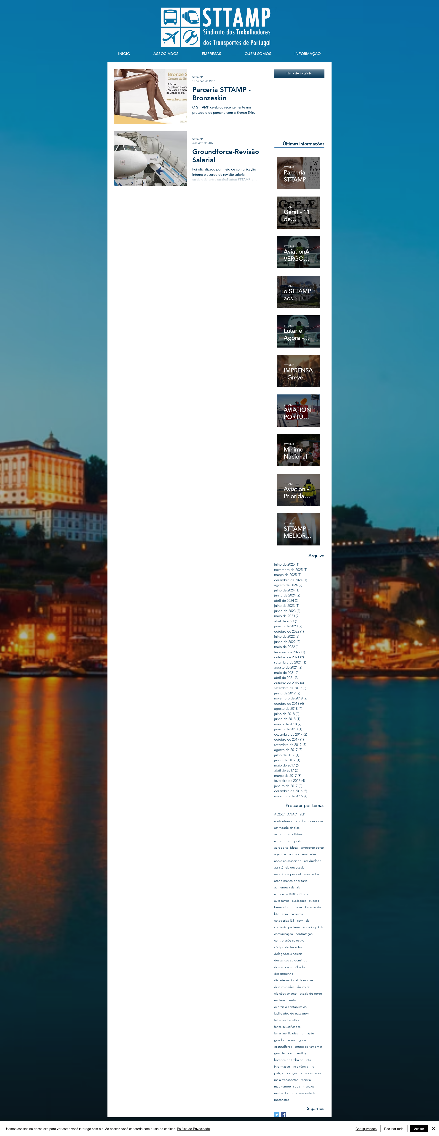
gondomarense (285, 1040)
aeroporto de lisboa (288, 834)
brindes (297, 907)
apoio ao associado (287, 861)
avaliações (299, 901)
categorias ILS (284, 921)
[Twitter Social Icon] (276, 1114)
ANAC (292, 814)
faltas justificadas (286, 1033)
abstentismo (283, 821)
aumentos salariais (287, 887)
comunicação (283, 934)
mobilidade (307, 1093)
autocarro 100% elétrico (291, 894)
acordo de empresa (308, 821)
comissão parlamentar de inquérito (299, 927)
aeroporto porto (312, 848)
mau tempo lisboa (287, 1086)
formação (307, 1033)
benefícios (281, 907)
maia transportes (286, 1080)
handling (301, 1053)
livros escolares (310, 1073)
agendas (280, 854)
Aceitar (419, 1128)
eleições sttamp (285, 994)
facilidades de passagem (292, 1013)
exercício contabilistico (290, 1007)
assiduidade (312, 861)
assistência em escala (289, 867)
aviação (314, 901)
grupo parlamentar (308, 1047)
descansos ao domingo (290, 960)
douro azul (304, 987)
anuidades (309, 854)
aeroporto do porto (288, 841)
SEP (302, 814)
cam (285, 914)
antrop (294, 854)
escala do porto (311, 994)
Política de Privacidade (193, 1128)
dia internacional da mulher (293, 980)
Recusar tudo (394, 1128)
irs (312, 1067)
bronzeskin (313, 907)
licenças (291, 1073)
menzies (308, 1086)
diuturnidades (284, 987)
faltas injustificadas (287, 1027)
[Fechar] (433, 1128)
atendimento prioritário (291, 881)
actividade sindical (287, 828)
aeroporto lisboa (286, 848)
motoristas (281, 1100)
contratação (304, 934)
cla (307, 921)
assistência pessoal (287, 874)
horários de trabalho (288, 1060)
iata (308, 1060)
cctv (300, 921)
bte (276, 914)
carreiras (297, 914)
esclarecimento (285, 1000)
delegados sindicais (288, 954)
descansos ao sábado (289, 967)
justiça (278, 1073)
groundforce (283, 1047)
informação (282, 1067)
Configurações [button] (366, 1128)
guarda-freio (283, 1053)
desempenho (283, 974)
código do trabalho (288, 947)
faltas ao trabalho (286, 1020)
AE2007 (279, 814)
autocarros (281, 901)
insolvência (300, 1067)
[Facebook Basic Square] (283, 1114)
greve (303, 1040)
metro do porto (285, 1093)
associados (311, 874)
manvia (306, 1080)
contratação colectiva (289, 940)
